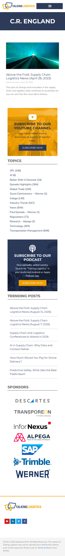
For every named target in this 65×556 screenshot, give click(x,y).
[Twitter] (18, 521)
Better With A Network (23, 180)
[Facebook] (24, 521)
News (13, 207)
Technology (16, 226)
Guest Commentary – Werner (27, 193)
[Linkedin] (13, 521)
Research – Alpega (20, 221)
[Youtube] (7, 521)
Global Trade (17, 189)
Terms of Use (43, 547)
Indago (14, 198)
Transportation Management (26, 230)
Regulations (17, 217)
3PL (12, 170)
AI (11, 175)
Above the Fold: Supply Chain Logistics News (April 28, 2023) (28, 76)
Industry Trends (19, 203)
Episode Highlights (21, 184)
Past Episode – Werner (23, 212)
